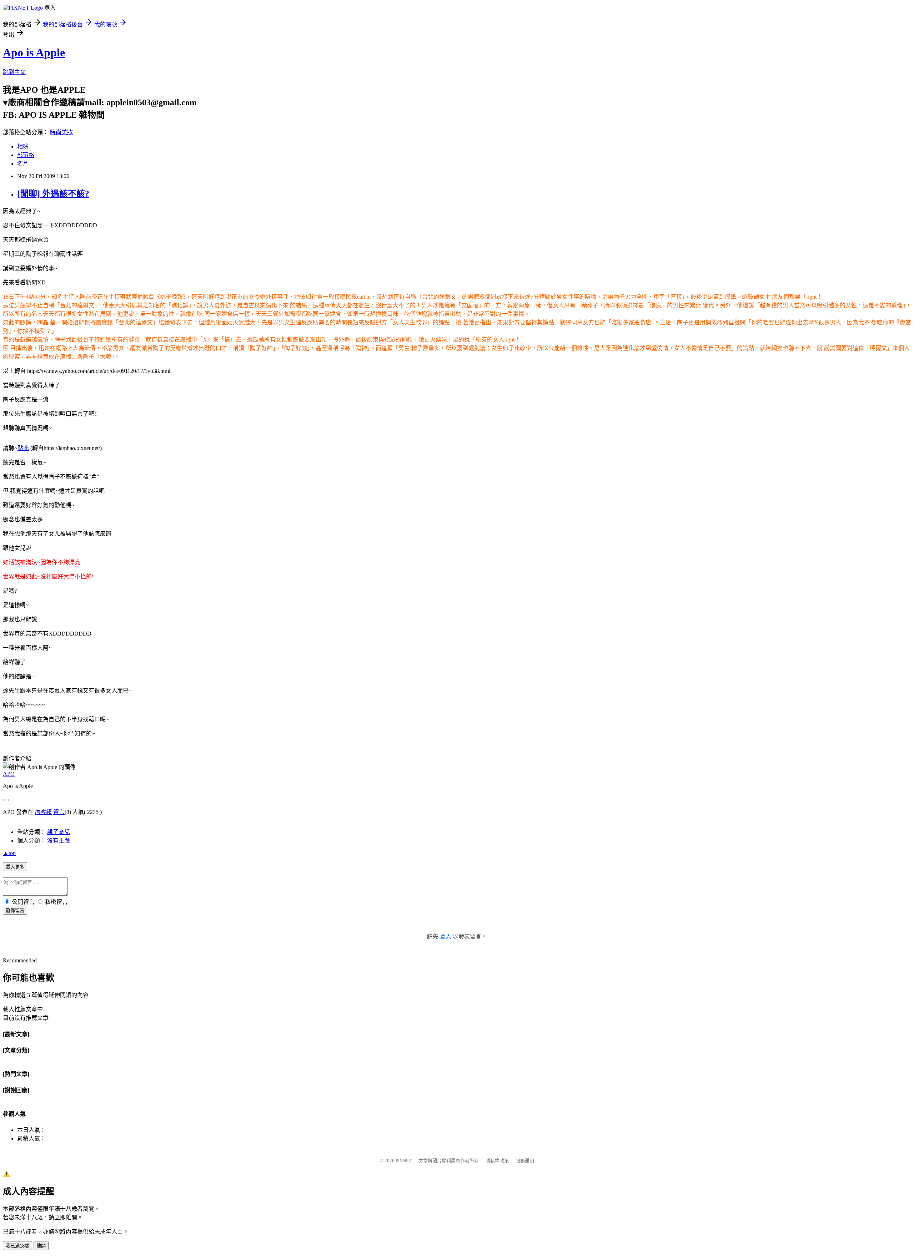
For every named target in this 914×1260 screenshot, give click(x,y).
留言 (59, 812)
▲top (9, 853)
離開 (41, 1246)
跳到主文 (14, 72)
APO (9, 774)
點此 (23, 448)
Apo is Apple (34, 52)
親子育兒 (58, 832)
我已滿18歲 (17, 1246)
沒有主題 (58, 841)
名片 (23, 164)
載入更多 (15, 867)
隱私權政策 (497, 1160)
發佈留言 (15, 910)
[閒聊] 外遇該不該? (53, 193)
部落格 (25, 155)
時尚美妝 (61, 132)
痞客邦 (43, 812)
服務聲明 (525, 1160)
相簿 (23, 146)
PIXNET (404, 1160)
